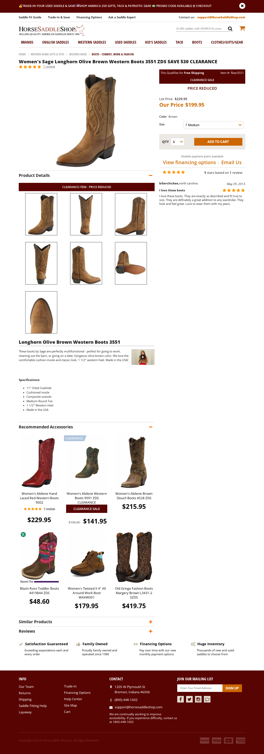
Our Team (26, 686)
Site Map (70, 705)
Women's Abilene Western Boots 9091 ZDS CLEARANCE (87, 498)
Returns (25, 693)
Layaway (25, 712)
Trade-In (70, 686)
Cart (67, 711)
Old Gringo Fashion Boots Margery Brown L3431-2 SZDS (134, 592)
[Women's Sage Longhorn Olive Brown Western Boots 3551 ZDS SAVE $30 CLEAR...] (86, 167)
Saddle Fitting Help (33, 705)
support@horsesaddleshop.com (139, 707)
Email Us (231, 162)
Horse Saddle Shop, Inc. (51, 30)
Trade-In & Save (59, 17)
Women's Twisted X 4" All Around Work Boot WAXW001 (87, 592)
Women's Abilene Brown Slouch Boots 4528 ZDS (133, 495)
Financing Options (89, 17)
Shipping (25, 699)
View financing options (189, 162)
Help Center (73, 699)
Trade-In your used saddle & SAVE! (49, 6)
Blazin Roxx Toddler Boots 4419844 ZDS (39, 590)
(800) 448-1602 (126, 699)
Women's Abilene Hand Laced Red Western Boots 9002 (39, 498)
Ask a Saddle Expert (122, 17)
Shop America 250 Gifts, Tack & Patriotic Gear (115, 6)
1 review (49, 66)
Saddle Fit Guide (30, 17)
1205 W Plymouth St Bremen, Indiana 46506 (132, 689)
